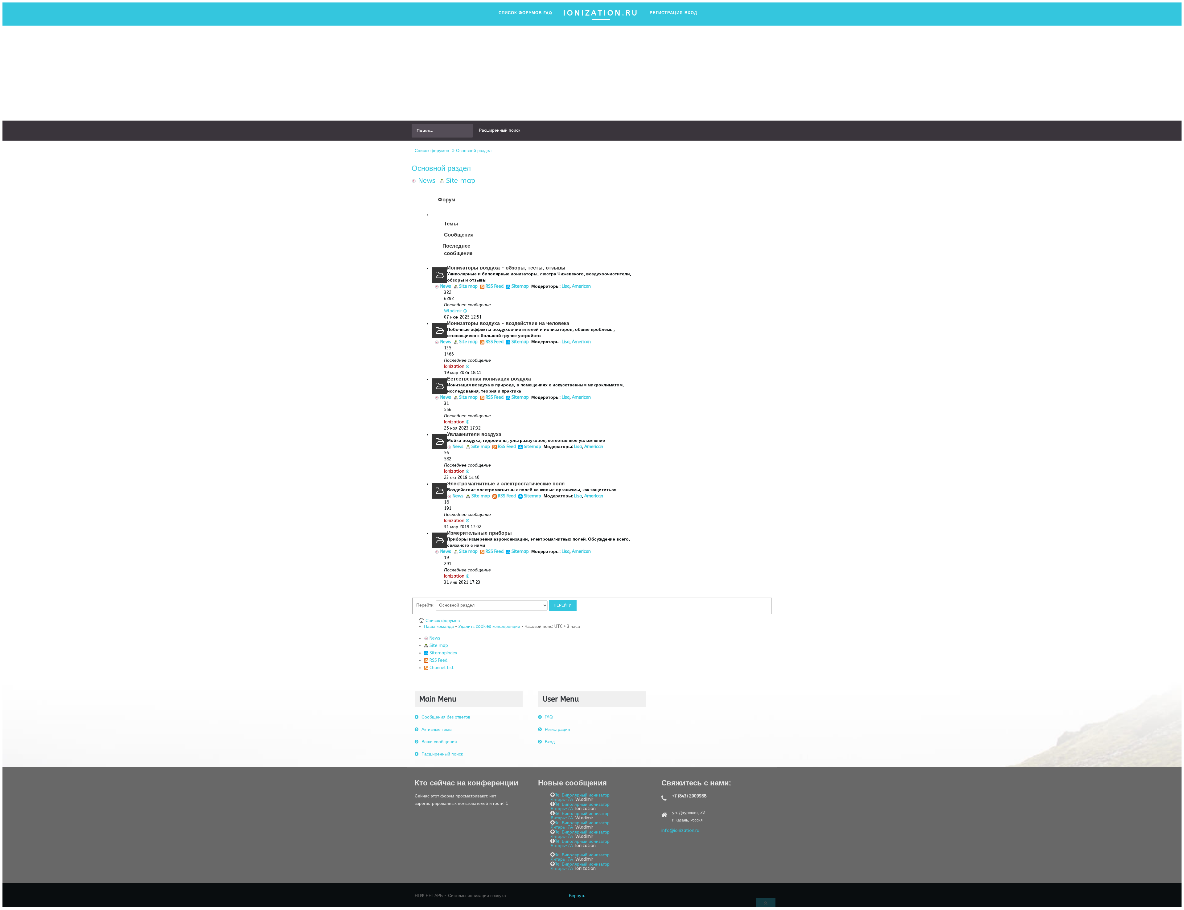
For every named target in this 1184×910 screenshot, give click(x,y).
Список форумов (432, 150)
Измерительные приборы (479, 533)
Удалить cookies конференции (489, 626)
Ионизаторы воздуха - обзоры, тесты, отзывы (506, 268)
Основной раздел (473, 150)
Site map (459, 180)
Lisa (565, 286)
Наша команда (439, 626)
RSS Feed (494, 286)
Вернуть (577, 895)
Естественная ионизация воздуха (489, 379)
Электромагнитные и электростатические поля (506, 484)
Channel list (441, 667)
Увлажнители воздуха (474, 434)
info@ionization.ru (680, 830)
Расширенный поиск (499, 130)
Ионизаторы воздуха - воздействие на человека (508, 323)
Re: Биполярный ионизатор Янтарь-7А (580, 797)
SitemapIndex (442, 653)
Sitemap (519, 286)
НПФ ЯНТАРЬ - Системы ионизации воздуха (460, 895)
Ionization (454, 366)
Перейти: (425, 605)
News (425, 180)
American (581, 286)
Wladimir (453, 311)
